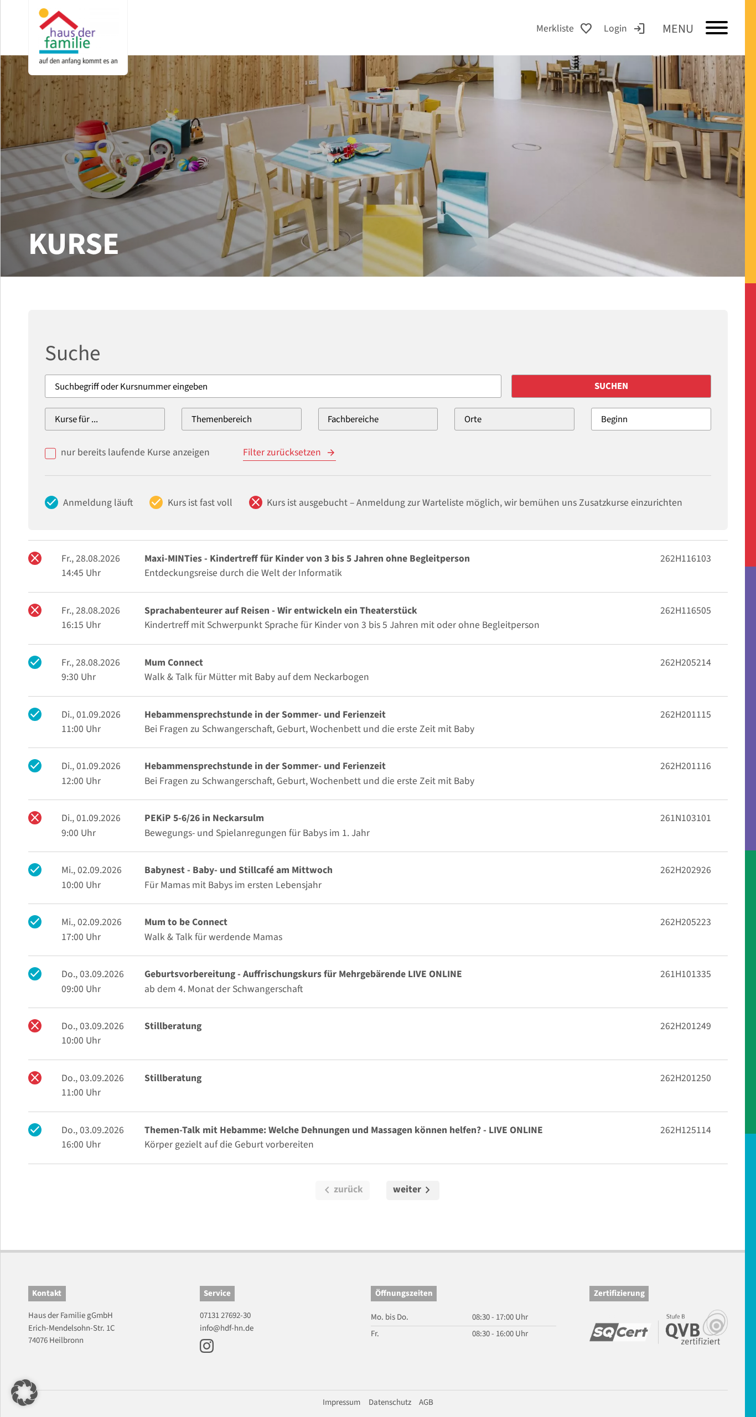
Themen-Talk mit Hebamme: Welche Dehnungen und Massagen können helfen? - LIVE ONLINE (343, 1130)
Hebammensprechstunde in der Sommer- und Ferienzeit (265, 715)
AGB (426, 1402)
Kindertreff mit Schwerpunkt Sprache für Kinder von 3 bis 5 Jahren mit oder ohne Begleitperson (342, 625)
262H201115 (685, 715)
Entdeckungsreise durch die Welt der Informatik (243, 573)
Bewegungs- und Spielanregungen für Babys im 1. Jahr (257, 833)
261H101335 (685, 974)
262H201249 (685, 1026)
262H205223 (685, 922)
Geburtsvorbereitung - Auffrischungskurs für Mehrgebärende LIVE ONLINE (303, 974)
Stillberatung (172, 1026)
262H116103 (685, 558)
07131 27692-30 (225, 1315)
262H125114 (685, 1130)
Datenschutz (390, 1402)
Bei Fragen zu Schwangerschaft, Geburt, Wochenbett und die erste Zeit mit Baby (309, 729)
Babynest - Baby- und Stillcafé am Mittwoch (238, 870)
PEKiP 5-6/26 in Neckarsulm (204, 818)
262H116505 (685, 610)
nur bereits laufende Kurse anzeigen (135, 452)
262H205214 (685, 662)
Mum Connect (173, 662)
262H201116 (685, 766)
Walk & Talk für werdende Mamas (213, 937)
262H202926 (685, 870)
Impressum (341, 1402)
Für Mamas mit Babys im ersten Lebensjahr (233, 885)
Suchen (611, 386)
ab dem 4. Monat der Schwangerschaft (223, 989)
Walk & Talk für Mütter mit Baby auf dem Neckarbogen (256, 677)
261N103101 (685, 818)
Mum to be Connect (185, 922)
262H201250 (685, 1078)
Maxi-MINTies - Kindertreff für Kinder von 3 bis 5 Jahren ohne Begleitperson (307, 558)
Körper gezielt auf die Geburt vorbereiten (229, 1144)
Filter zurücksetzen (282, 452)
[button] (24, 1392)
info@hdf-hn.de (226, 1328)
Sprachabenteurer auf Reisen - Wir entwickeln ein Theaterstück (280, 610)
